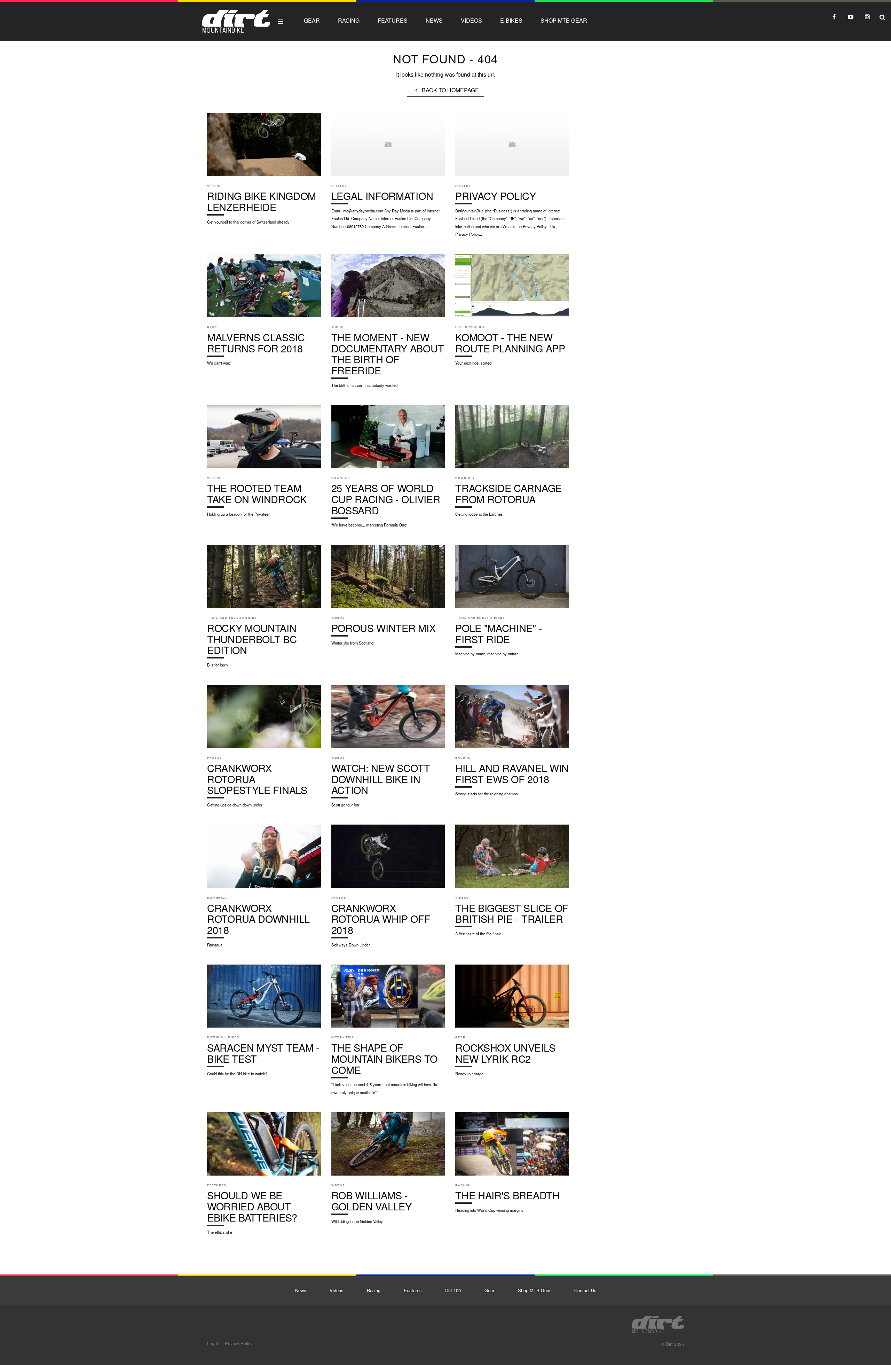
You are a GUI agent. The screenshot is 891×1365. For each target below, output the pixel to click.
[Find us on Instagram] (867, 16)
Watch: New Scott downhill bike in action (388, 749)
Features (393, 20)
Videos (471, 20)
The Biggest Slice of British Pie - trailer (512, 884)
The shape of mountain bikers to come (388, 1033)
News (434, 20)
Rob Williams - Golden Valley (388, 1171)
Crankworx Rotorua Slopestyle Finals (264, 749)
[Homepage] (658, 1322)
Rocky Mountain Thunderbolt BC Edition (264, 609)
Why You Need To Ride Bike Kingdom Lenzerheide (264, 172)
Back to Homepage (449, 90)
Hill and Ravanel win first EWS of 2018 (512, 744)
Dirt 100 (453, 1290)
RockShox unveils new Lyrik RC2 (512, 1024)
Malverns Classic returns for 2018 (264, 313)
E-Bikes (511, 20)
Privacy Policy (512, 178)
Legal (212, 1343)
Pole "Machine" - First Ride (512, 604)
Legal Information (388, 174)
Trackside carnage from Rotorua (512, 464)
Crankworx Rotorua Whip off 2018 (388, 889)
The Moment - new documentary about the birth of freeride (388, 324)
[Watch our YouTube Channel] (850, 16)
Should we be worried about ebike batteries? (264, 1177)
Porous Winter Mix (388, 598)
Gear (312, 20)
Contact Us (585, 1290)
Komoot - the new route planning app (512, 313)
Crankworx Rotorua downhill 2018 (264, 889)
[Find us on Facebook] (833, 16)
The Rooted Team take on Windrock (264, 464)
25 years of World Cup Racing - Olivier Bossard (388, 470)
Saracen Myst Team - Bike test (264, 1024)
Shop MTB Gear (564, 20)
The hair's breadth (512, 1165)
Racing (349, 20)
